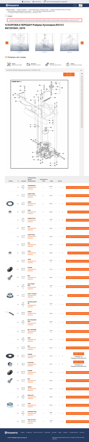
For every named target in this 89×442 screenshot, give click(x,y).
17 (81, 83)
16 (81, 82)
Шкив (29, 338)
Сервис (60, 432)
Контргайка (31, 362)
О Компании (47, 432)
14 (81, 78)
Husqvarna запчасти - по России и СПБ (38, 9)
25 (81, 98)
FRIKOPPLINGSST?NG (32, 302)
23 (81, 94)
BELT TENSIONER (32, 330)
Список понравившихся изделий (56, 1)
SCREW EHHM (31, 194)
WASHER (30, 267)
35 (81, 111)
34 (81, 109)
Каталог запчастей (21, 9)
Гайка (29, 210)
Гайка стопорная (32, 294)
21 (81, 91)
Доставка (27, 2)
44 (81, 125)
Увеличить (19, 52)
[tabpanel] (20, 43)
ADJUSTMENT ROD (31, 284)
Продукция (29, 432)
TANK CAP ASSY (32, 420)
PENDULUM (31, 395)
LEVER (29, 259)
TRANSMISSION (32, 185)
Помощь (65, 432)
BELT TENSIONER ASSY (32, 320)
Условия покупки (73, 432)
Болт (29, 346)
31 (81, 103)
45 (81, 127)
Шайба (29, 202)
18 (81, 85)
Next (82, 42)
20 (81, 89)
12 (81, 76)
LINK (29, 243)
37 (81, 114)
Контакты (38, 2)
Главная (22, 432)
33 (81, 107)
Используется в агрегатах (32, 188)
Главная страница (10, 9)
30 (81, 102)
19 (81, 87)
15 (81, 80)
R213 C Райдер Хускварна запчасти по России (19, 11)
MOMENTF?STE (31, 218)
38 (81, 116)
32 (81, 105)
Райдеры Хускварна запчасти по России (60, 9)
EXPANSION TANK (32, 412)
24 (81, 96)
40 (81, 120)
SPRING (30, 312)
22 (81, 92)
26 (81, 100)
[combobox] (44, 70)
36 (81, 112)
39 (81, 118)
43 (81, 123)
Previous (6, 42)
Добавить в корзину (78, 354)
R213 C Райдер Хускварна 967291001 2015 (44, 11)
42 (81, 121)
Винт (29, 226)
